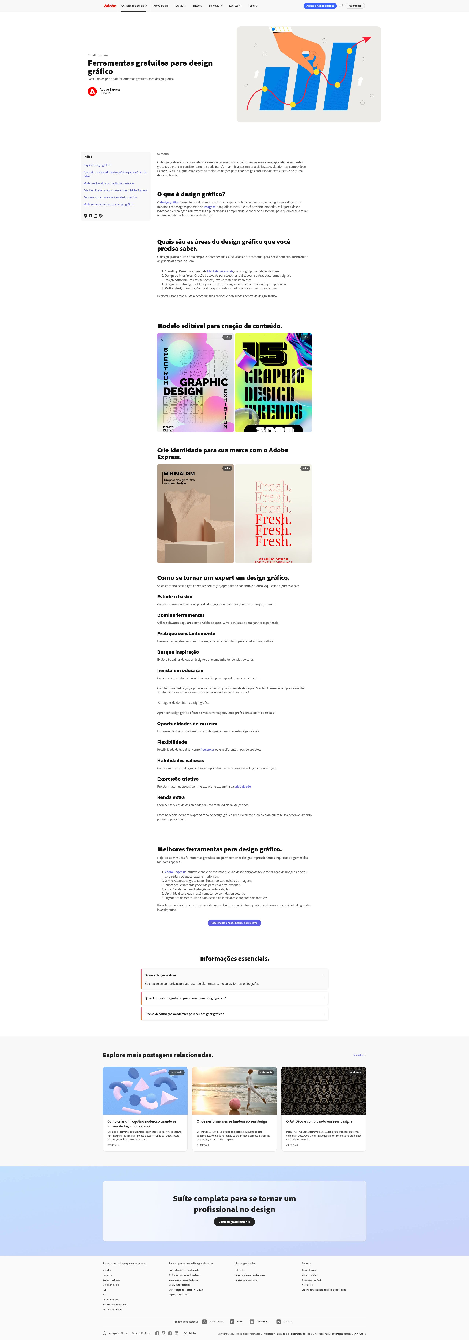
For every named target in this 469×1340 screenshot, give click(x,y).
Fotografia (107, 1275)
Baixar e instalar (309, 1275)
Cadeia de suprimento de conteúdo (184, 1275)
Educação (233, 5)
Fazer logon (355, 5)
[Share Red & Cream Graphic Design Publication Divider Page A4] (307, 468)
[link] (85, 216)
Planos (251, 5)
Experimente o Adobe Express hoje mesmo (234, 922)
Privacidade (268, 1333)
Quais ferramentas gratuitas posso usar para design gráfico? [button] (185, 998)
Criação (179, 5)
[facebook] (157, 1333)
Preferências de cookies (301, 1333)
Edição (196, 5)
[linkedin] (176, 1333)
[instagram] (163, 1333)
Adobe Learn (307, 1285)
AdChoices (361, 1333)
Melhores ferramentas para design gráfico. (109, 204)
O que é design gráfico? (97, 165)
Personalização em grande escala (184, 1270)
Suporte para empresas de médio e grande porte (324, 1289)
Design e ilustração (111, 1280)
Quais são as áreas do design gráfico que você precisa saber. (115, 174)
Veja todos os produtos (113, 1309)
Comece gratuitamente (234, 1222)
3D (104, 1294)
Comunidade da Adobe (312, 1280)
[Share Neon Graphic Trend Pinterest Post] (307, 337)
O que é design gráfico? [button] (160, 975)
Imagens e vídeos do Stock (114, 1304)
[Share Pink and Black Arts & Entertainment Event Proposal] (229, 337)
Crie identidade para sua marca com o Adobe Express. (115, 190)
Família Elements (110, 1299)
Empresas (214, 5)
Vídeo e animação (111, 1285)
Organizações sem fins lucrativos (250, 1275)
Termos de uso (282, 1333)
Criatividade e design (132, 5)
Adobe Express (161, 5)
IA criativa (107, 1270)
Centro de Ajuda (309, 1270)
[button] (341, 6)
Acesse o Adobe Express (320, 6)
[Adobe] (110, 6)
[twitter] (170, 1333)
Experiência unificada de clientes (183, 1280)
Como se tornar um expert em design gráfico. (110, 197)
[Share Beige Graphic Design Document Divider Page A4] (229, 468)
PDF (104, 1289)
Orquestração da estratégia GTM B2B (186, 1289)
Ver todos (358, 1055)
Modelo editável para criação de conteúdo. (109, 183)
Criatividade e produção (179, 1285)
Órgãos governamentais (246, 1280)
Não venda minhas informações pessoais (333, 1333)
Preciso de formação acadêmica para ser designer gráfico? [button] (184, 1014)
